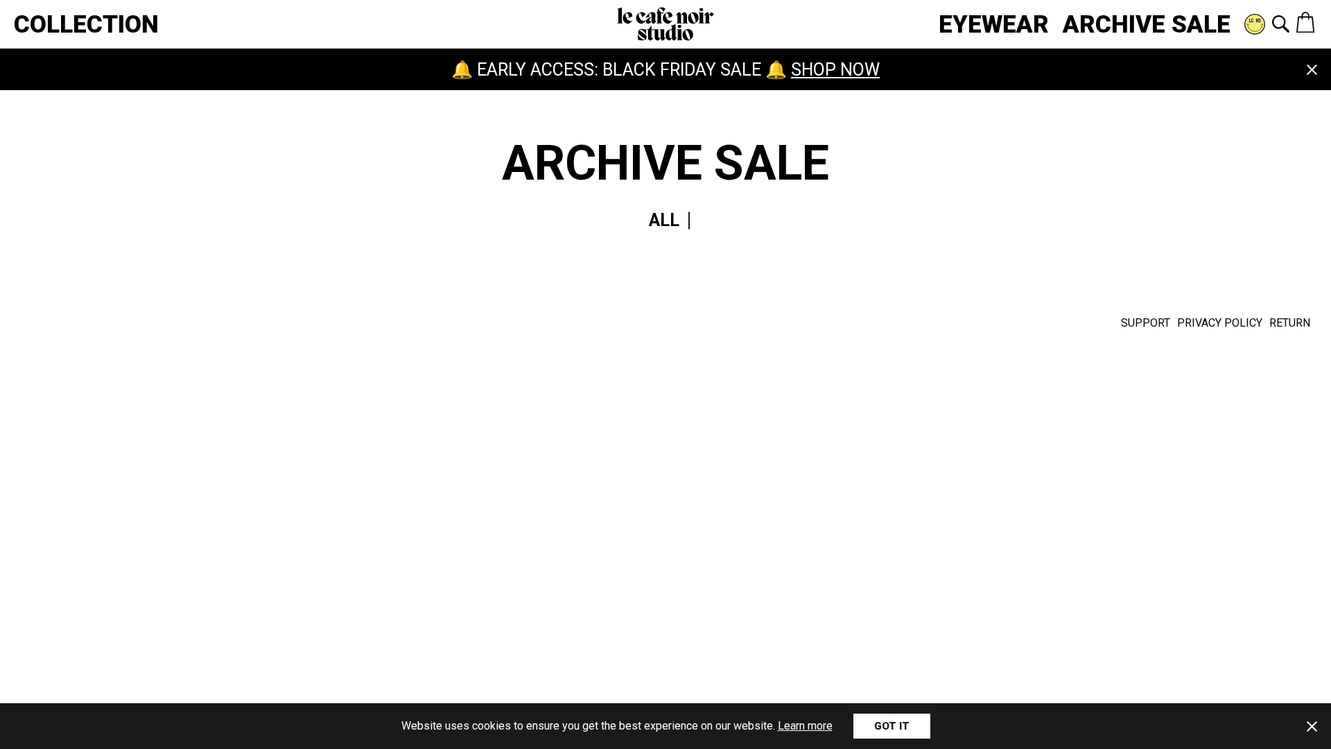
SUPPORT (1145, 322)
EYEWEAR (994, 24)
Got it (892, 726)
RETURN (1289, 322)
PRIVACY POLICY (1219, 322)
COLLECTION (86, 24)
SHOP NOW (835, 70)
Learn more (805, 725)
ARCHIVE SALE (1146, 24)
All (664, 220)
